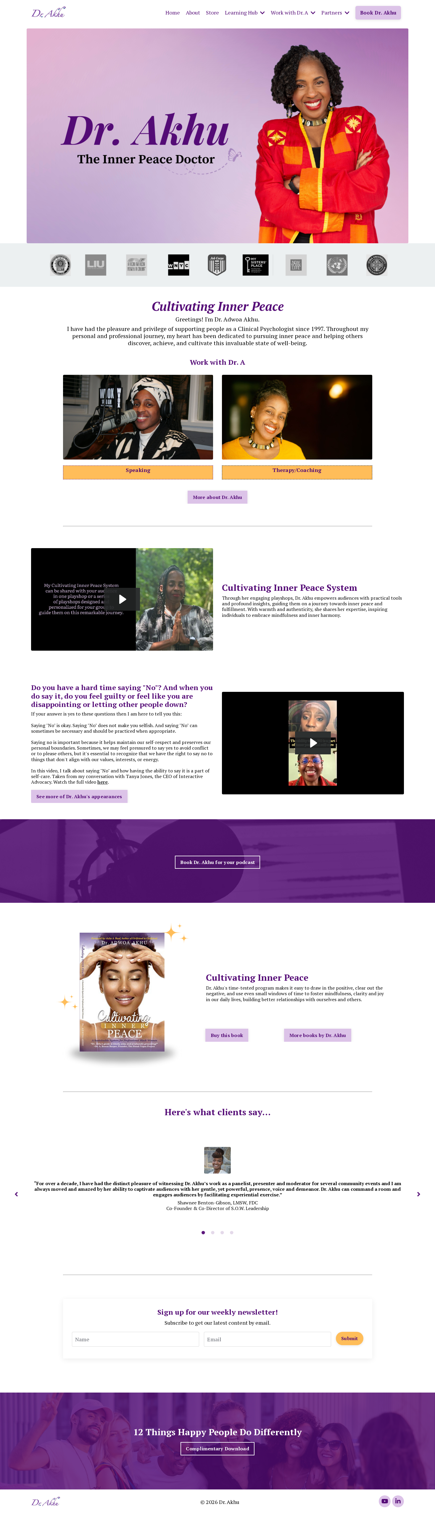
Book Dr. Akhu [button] (378, 12)
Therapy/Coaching (297, 469)
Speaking (138, 469)
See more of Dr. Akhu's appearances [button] (79, 796)
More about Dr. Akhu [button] (217, 497)
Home (172, 12)
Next (419, 1194)
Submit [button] (349, 1338)
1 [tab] (203, 1233)
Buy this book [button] (227, 1035)
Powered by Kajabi (387, 1518)
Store (212, 12)
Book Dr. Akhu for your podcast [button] (217, 862)
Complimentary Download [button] (217, 1448)
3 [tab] (222, 1233)
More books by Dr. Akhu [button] (317, 1035)
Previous (16, 1194)
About (193, 12)
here (102, 782)
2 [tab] (213, 1233)
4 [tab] (232, 1233)
